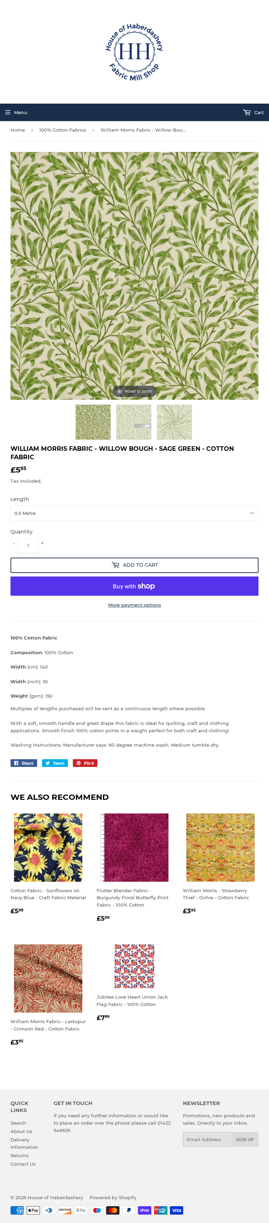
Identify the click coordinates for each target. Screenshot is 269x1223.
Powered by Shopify (113, 1197)
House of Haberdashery (55, 1197)
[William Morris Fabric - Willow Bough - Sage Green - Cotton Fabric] (94, 422)
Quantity (22, 532)
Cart (258, 112)
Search (18, 1123)
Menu (20, 112)
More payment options (134, 605)
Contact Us (23, 1164)
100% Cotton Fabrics (62, 130)
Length (20, 499)
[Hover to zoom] (134, 275)
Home (18, 130)
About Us (21, 1131)
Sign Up (245, 1139)
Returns (20, 1155)
